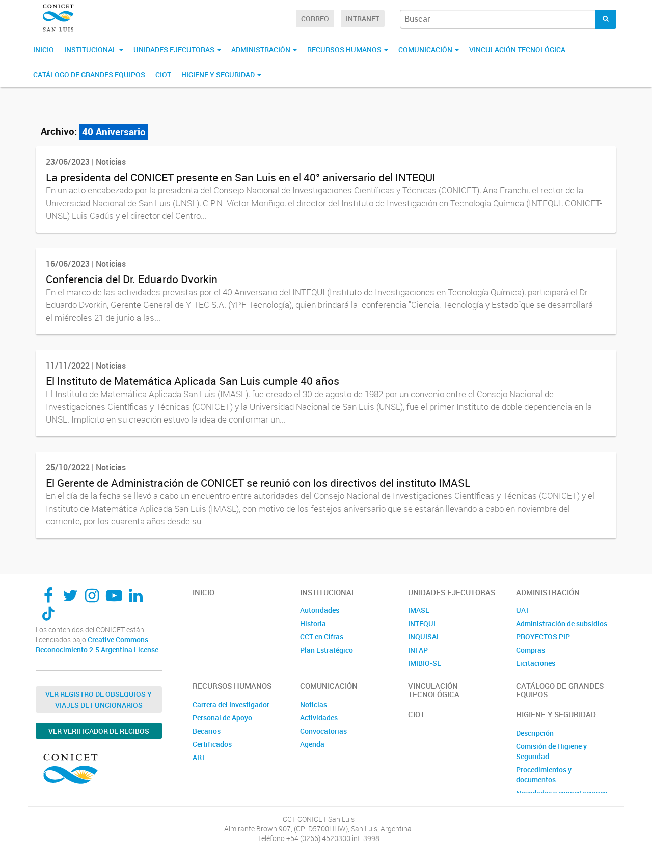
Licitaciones (535, 663)
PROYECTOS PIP (543, 636)
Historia (313, 623)
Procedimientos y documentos (544, 775)
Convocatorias (323, 731)
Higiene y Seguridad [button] (218, 74)
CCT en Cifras (321, 636)
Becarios (207, 731)
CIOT (163, 74)
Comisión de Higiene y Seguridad (551, 751)
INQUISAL (424, 636)
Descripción (535, 733)
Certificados (212, 744)
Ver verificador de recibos (98, 731)
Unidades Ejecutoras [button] (174, 49)
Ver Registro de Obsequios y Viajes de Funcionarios (98, 699)
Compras (530, 650)
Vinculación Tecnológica (517, 49)
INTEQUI (422, 623)
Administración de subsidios (561, 623)
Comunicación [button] (426, 49)
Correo (315, 18)
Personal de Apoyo (222, 717)
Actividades (319, 717)
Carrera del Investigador (231, 704)
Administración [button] (261, 49)
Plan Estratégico (326, 650)
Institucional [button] (91, 49)
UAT (523, 610)
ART (199, 757)
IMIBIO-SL (424, 663)
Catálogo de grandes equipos (89, 74)
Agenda (312, 744)
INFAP (418, 650)
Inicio (43, 49)
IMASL (418, 610)
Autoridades (319, 610)
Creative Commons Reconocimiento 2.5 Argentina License (97, 644)
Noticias (313, 704)
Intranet (362, 18)
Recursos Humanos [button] (345, 49)
